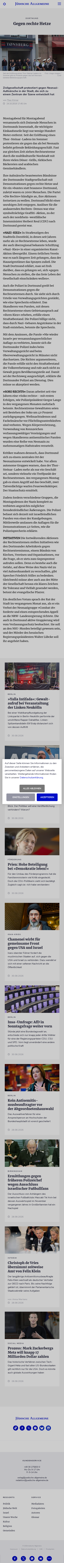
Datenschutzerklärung (31, 777)
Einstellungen (21, 797)
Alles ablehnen (32, 788)
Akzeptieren (47, 797)
